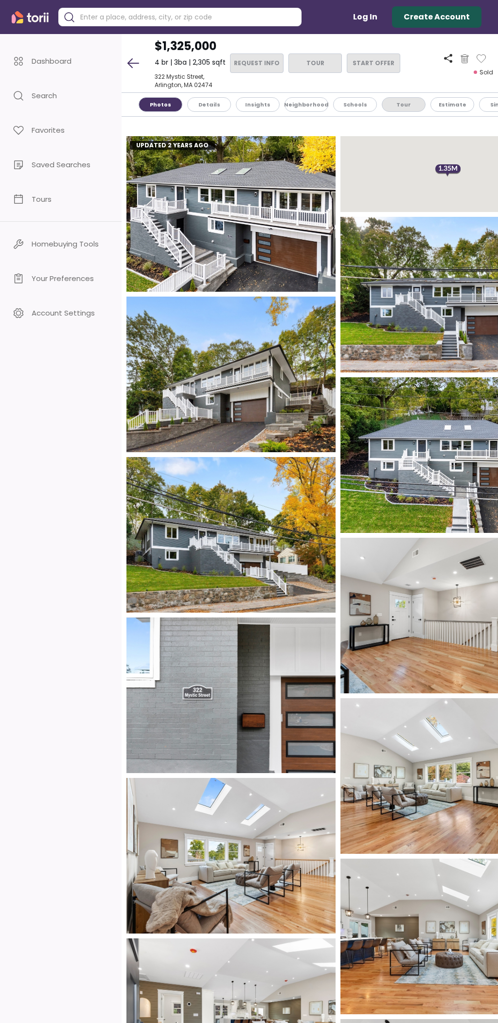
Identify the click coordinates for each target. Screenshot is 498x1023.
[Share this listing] (448, 58)
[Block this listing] (464, 58)
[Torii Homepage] (32, 17)
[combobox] (187, 17)
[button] (61, 61)
